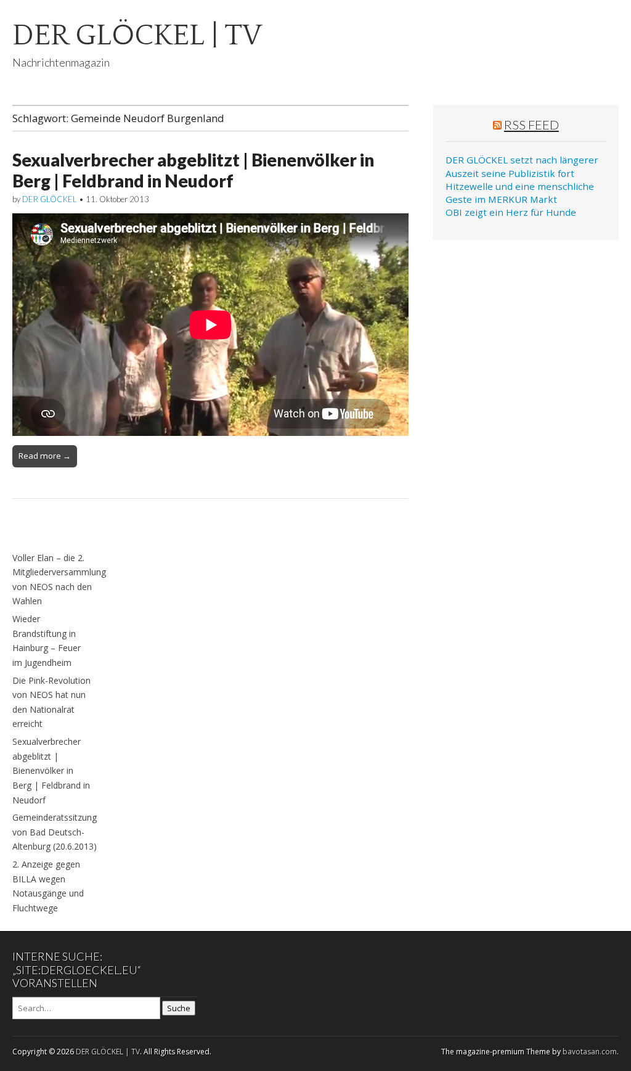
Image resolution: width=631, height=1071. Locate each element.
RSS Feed (531, 124)
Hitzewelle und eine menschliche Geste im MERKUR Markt (520, 192)
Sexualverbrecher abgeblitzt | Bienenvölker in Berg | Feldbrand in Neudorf (193, 170)
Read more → (44, 455)
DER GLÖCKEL (49, 199)
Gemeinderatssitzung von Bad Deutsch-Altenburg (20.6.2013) (54, 831)
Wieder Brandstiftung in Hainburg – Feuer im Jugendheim (46, 640)
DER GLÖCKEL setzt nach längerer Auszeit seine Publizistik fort (522, 166)
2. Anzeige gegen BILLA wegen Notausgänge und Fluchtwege (48, 886)
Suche (178, 1008)
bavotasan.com (590, 1051)
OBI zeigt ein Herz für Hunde (511, 212)
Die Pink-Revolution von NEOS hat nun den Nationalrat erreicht (51, 702)
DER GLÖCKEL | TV (137, 35)
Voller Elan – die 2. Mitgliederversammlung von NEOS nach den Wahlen (59, 579)
